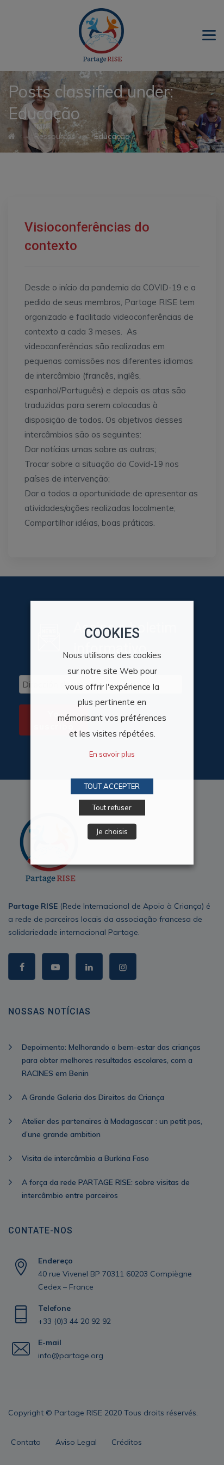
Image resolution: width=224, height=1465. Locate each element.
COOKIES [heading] (112, 633)
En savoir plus (112, 754)
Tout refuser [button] (112, 807)
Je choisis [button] (112, 831)
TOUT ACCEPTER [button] (112, 786)
